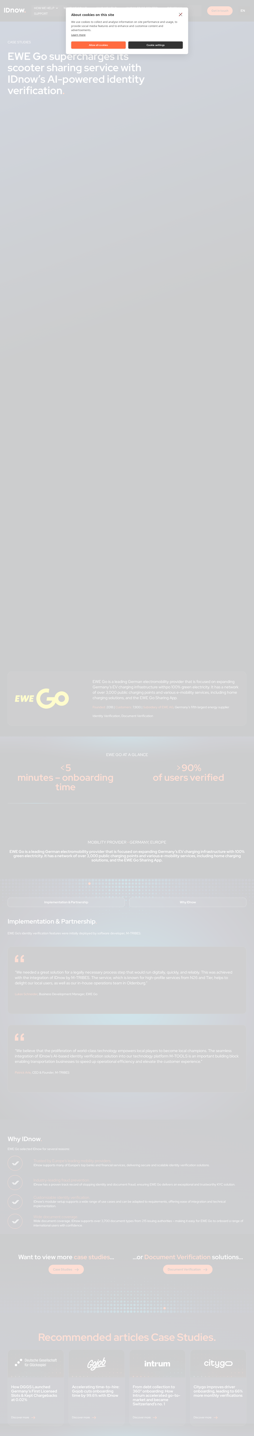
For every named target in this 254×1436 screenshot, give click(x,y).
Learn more (78, 35)
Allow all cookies (98, 45)
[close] (181, 14)
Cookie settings (156, 45)
